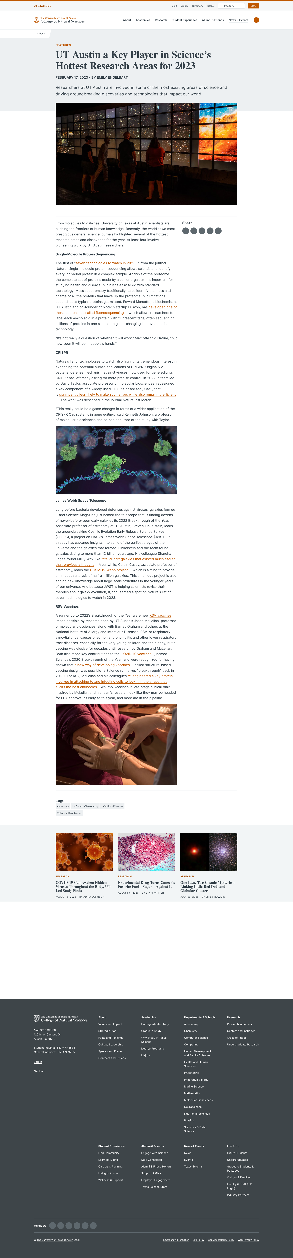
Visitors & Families (238, 1177)
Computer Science (196, 1037)
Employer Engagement (155, 1180)
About (127, 20)
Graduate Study (151, 1031)
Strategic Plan (107, 1031)
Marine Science (194, 1086)
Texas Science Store (154, 1187)
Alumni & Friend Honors (156, 1166)
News (42, 33)
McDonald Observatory (85, 806)
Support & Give (151, 1173)
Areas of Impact (237, 1037)
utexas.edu (42, 5)
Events (188, 1159)
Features (63, 45)
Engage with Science (154, 1153)
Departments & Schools (200, 1017)
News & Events (238, 20)
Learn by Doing (108, 1159)
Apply (184, 5)
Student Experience (184, 20)
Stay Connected (151, 1159)
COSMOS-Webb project (109, 570)
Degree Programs (152, 1048)
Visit (174, 5)
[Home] (34, 33)
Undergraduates (237, 1159)
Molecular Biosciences (69, 813)
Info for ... (229, 5)
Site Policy (198, 1239)
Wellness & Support (110, 1180)
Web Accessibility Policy (221, 1239)
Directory (197, 5)
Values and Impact (110, 1024)
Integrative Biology (196, 1079)
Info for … (233, 1146)
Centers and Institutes (241, 1031)
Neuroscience (193, 1107)
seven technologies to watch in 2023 (105, 263)
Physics (189, 1120)
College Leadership (110, 1044)
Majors (145, 1055)
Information (191, 1073)
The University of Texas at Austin (55, 1239)
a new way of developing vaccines (102, 665)
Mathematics (192, 1093)
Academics (143, 20)
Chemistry (190, 1031)
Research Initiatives (239, 1024)
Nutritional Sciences (197, 1113)
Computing (191, 1044)
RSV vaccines (160, 615)
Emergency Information (176, 1239)
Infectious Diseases (112, 806)
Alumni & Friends (213, 20)
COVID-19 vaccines (136, 654)
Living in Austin (108, 1173)
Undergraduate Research (243, 1044)
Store (210, 5)
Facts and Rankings (110, 1037)
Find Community (108, 1153)
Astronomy (63, 806)
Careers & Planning (110, 1166)
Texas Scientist (193, 1166)
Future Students (237, 1153)
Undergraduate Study (155, 1024)
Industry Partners (238, 1195)
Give (253, 5)
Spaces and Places (110, 1051)
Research (161, 20)
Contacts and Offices (112, 1058)
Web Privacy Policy (248, 1239)
